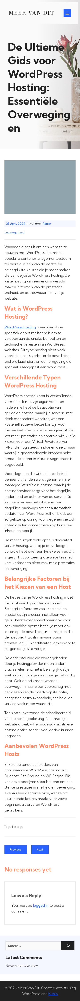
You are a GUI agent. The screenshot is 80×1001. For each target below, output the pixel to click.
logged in (40, 905)
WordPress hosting (20, 327)
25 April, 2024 (15, 224)
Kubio (53, 993)
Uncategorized (14, 232)
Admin (47, 224)
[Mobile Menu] (67, 13)
